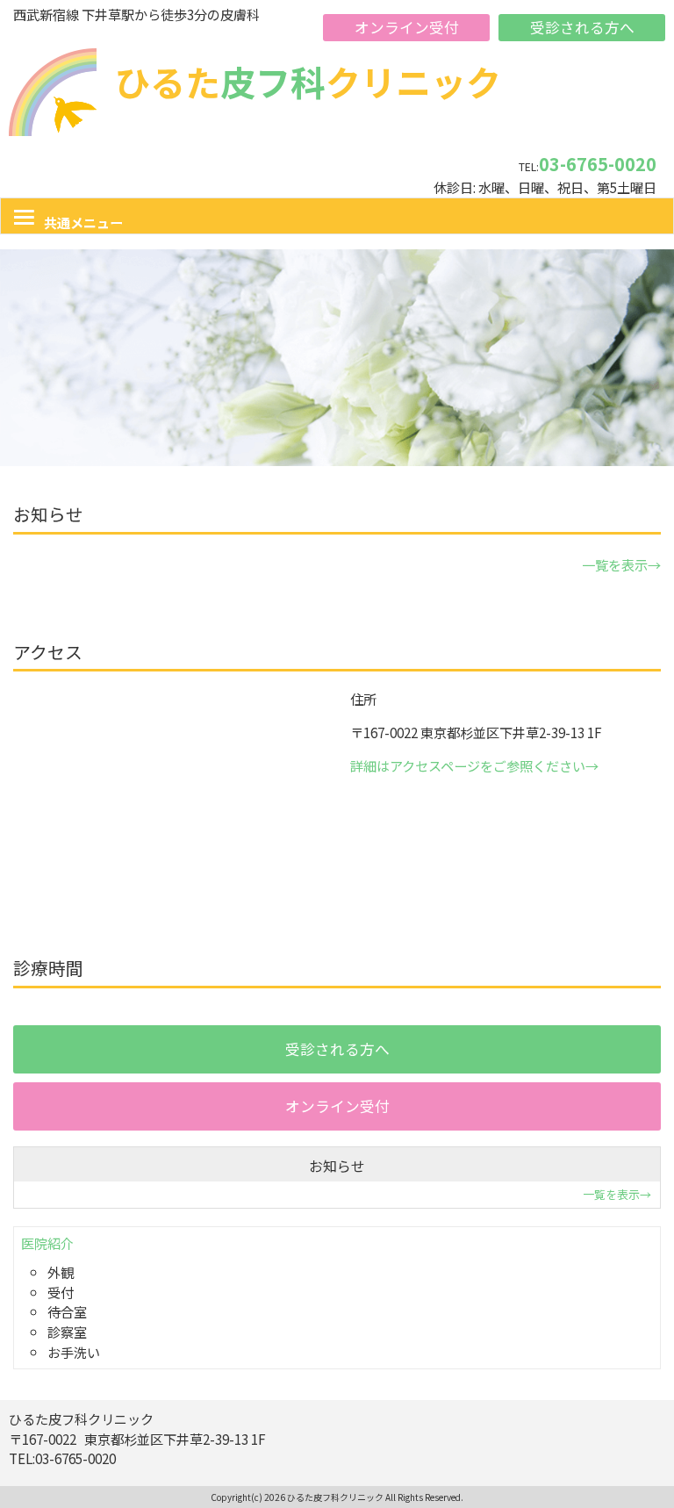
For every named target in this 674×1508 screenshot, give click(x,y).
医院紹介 (47, 1243)
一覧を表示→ (621, 564)
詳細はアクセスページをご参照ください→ (474, 765)
